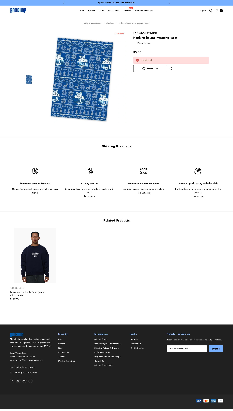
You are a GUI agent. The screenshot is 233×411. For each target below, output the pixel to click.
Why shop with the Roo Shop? (107, 356)
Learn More (89, 196)
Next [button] (169, 3)
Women (61, 343)
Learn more (198, 196)
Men (60, 339)
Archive (61, 356)
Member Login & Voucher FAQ (107, 343)
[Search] (211, 10)
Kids (60, 348)
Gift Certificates (100, 339)
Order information (102, 352)
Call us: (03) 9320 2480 (25, 372)
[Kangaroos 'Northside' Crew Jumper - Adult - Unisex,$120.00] (35, 255)
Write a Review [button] (144, 43)
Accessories (63, 352)
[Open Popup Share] (171, 68)
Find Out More (143, 192)
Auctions (134, 339)
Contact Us (99, 361)
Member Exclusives (66, 361)
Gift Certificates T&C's (103, 365)
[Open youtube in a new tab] (24, 381)
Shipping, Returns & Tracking (106, 348)
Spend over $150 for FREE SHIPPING (116, 2)
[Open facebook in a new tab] (12, 381)
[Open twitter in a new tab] (30, 381)
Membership (136, 343)
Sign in (203, 10)
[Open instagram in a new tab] (18, 381)
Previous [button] (63, 3)
